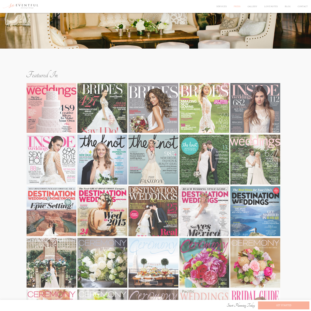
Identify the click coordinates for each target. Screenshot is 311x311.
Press (237, 6)
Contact (303, 6)
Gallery (252, 6)
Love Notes (271, 6)
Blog (288, 6)
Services (221, 6)
